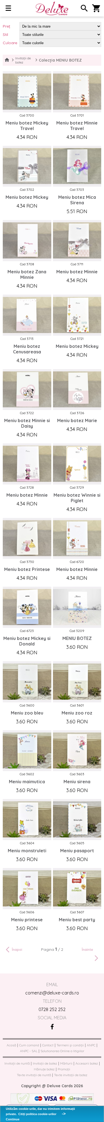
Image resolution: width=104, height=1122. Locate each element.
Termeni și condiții (70, 1045)
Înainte (87, 950)
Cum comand (29, 1045)
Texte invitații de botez (70, 1075)
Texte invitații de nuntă (34, 1075)
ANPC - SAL (28, 1051)
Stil (5, 34)
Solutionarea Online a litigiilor (62, 1051)
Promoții (64, 1069)
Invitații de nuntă (17, 1063)
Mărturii (66, 1063)
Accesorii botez (86, 1063)
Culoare (10, 42)
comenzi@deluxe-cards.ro (52, 993)
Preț (6, 26)
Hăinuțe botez (44, 1069)
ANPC (91, 1045)
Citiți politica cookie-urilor (37, 1114)
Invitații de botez (23, 60)
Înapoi (17, 950)
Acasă (11, 1045)
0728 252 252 (52, 1009)
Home (7, 60)
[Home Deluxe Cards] (51, 8)
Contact (48, 1045)
